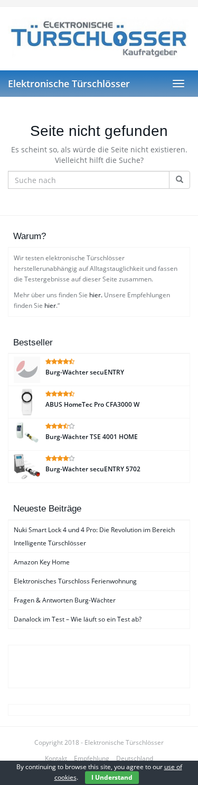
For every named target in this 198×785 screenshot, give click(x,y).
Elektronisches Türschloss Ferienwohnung (75, 581)
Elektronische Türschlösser (69, 83)
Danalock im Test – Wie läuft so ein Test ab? (78, 619)
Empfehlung (91, 758)
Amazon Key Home (42, 562)
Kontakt (56, 758)
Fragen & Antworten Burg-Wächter (65, 600)
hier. (95, 294)
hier (50, 305)
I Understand (112, 777)
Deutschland (134, 758)
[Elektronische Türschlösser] (99, 38)
